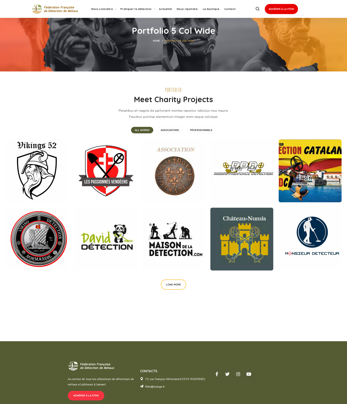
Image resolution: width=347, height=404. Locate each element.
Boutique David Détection (95, 235)
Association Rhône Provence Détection (236, 167)
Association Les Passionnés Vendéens (102, 167)
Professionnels (201, 130)
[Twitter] (227, 374)
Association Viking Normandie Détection (33, 235)
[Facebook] (216, 374)
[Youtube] (248, 374)
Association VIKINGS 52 (35, 167)
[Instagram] (238, 374)
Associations (170, 130)
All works (142, 130)
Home (156, 40)
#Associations (21, 173)
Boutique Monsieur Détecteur (304, 235)
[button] (257, 9)
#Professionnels (91, 244)
